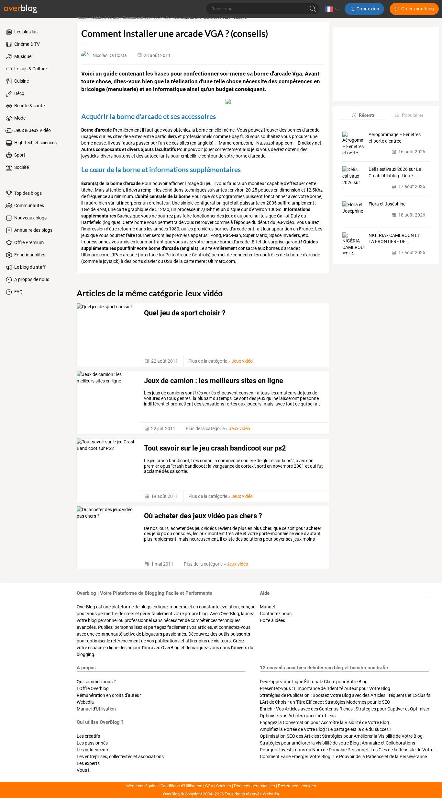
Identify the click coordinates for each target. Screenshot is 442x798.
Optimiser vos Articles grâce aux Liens (298, 715)
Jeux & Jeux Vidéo (32, 130)
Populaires (413, 115)
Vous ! (83, 770)
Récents (367, 115)
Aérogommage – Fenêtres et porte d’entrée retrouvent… (395, 138)
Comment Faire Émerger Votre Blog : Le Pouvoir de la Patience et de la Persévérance (343, 756)
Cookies (223, 785)
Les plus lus (25, 31)
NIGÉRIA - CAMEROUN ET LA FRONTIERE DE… (394, 238)
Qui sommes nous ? (96, 681)
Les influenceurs (93, 749)
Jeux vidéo (162, 18)
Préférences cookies (297, 785)
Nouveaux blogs (30, 217)
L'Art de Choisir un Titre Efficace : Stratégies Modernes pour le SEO (325, 702)
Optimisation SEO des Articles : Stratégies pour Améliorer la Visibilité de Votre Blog (341, 736)
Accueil (83, 18)
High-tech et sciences (35, 142)
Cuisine (21, 81)
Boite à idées (272, 620)
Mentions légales (142, 785)
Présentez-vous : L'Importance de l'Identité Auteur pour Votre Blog (325, 688)
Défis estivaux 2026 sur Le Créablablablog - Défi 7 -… (395, 172)
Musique (22, 56)
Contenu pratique (136, 18)
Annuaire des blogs (32, 230)
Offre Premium (28, 242)
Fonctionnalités (29, 254)
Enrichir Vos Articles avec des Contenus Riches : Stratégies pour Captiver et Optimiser (344, 708)
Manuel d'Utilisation (96, 708)
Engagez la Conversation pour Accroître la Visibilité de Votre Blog (324, 722)
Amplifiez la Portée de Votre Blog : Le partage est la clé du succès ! (325, 729)
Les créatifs (88, 736)
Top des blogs (27, 193)
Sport (19, 155)
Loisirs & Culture (30, 68)
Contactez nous (276, 613)
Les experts (88, 763)
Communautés (28, 205)
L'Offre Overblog (93, 688)
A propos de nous (31, 279)
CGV (209, 785)
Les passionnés (92, 742)
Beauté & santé (29, 105)
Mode (19, 118)
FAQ (18, 291)
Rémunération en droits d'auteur (109, 695)
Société (21, 167)
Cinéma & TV (26, 44)
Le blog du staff (29, 267)
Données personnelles (254, 785)
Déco (18, 93)
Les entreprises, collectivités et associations (120, 756)
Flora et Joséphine (387, 204)
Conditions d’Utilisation (181, 785)
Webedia (85, 702)
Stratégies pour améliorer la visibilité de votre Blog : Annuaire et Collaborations (337, 742)
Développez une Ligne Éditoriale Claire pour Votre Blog (314, 681)
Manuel (267, 606)
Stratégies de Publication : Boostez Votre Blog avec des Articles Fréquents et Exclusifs (345, 695)
